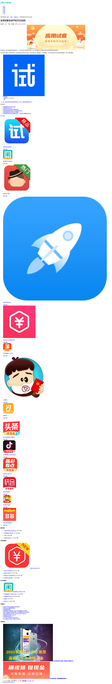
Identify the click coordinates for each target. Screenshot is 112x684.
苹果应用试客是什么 (7, 616)
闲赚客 (5, 598)
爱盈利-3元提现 (33, 568)
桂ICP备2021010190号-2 (8, 682)
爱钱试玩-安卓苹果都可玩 (10, 575)
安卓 (4, 9)
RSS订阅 (29, 680)
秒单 (5, 535)
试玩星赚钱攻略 (6, 609)
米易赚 (8, 680)
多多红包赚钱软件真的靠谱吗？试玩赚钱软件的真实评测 (16, 612)
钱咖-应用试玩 (7, 537)
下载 (4, 99)
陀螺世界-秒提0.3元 (8, 596)
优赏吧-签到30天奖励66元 (10, 530)
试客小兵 (6, 601)
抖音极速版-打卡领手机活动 (10, 594)
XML (33, 680)
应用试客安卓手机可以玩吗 (9, 614)
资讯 (4, 10)
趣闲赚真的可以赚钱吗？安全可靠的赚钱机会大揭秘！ (15, 610)
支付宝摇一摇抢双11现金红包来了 (11, 617)
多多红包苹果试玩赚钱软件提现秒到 (11, 606)
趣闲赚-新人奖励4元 (9, 533)
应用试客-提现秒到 (8, 577)
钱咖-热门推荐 (7, 573)
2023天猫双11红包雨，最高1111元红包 (12, 619)
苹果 (4, 7)
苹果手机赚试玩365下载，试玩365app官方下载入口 (14, 613)
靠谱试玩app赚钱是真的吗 (9, 608)
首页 (4, 6)
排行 (4, 13)
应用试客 (3, 50)
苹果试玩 (16, 17)
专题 (4, 11)
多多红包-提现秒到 (8, 570)
